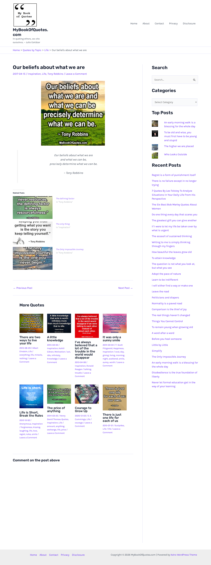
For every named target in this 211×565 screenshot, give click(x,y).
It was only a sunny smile (112, 338)
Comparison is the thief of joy (169, 309)
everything (24, 355)
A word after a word (163, 332)
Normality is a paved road (167, 303)
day (122, 351)
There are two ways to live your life (29, 340)
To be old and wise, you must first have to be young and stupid (180, 136)
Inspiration (34, 73)
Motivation (60, 351)
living (112, 355)
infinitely (56, 355)
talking (87, 369)
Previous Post (22, 288)
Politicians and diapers (165, 297)
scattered (113, 358)
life (32, 355)
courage (79, 422)
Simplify (157, 350)
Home (133, 23)
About (146, 23)
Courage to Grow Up (83, 409)
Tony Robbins (55, 73)
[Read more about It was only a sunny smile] (115, 323)
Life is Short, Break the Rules (31, 414)
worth (112, 362)
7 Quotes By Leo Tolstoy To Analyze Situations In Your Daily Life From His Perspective (173, 194)
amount (51, 426)
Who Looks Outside (175, 154)
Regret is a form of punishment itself (174, 174)
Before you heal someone (167, 338)
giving (106, 355)
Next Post (125, 288)
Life (44, 73)
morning (120, 355)
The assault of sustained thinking (172, 236)
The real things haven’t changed (171, 315)
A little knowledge (55, 338)
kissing (36, 427)
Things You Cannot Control (167, 321)
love (35, 430)
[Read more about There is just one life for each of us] (115, 397)
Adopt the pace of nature (166, 273)
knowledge (52, 358)
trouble (78, 373)
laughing (23, 430)
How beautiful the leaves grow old (172, 251)
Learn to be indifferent (165, 279)
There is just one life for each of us (112, 418)
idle (49, 355)
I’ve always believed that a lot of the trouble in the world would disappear (86, 349)
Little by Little (160, 344)
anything (60, 426)
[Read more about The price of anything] (59, 393)
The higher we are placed (179, 146)
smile (121, 358)
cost (117, 351)
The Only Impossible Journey (70, 249)
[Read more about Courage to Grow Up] (87, 393)
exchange (51, 429)
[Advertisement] (87, 23)
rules (28, 434)
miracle (38, 355)
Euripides (119, 425)
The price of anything (56, 409)
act (68, 351)
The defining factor (65, 198)
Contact (159, 23)
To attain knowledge (164, 257)
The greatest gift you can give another (174, 220)
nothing (23, 358)
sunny (106, 362)
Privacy (173, 23)
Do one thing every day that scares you (174, 214)
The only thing (63, 224)
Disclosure (189, 23)
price (63, 429)
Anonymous (25, 423)
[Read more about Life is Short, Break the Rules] (31, 396)
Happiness (118, 348)
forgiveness (26, 427)
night (105, 358)
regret (22, 434)
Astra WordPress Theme (184, 554)
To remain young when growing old (172, 327)
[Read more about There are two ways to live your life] (31, 323)
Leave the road (160, 291)
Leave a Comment (76, 73)
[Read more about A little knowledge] (59, 323)
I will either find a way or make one (172, 285)
